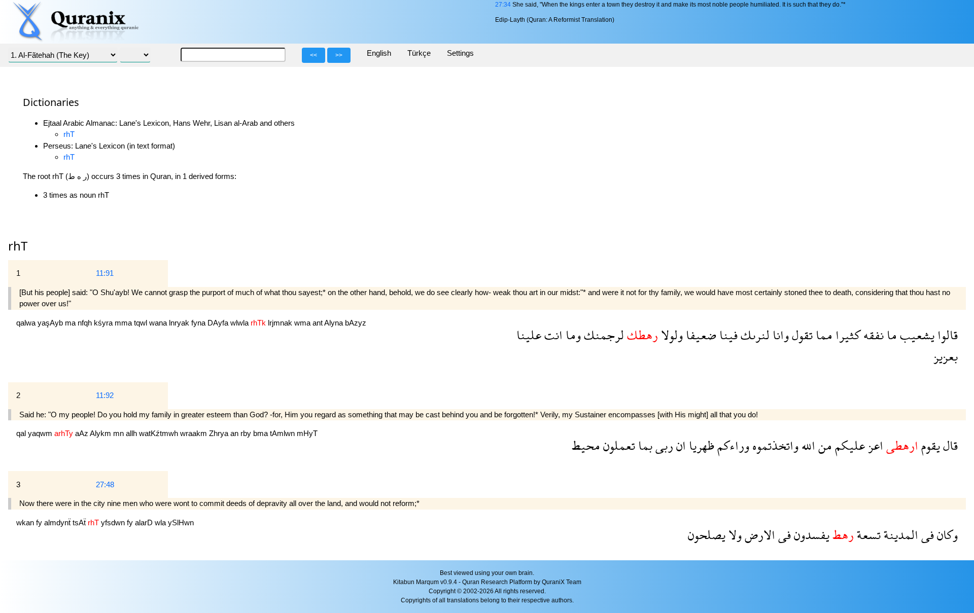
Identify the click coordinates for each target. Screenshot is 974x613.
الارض (758, 534)
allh (132, 433)
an (235, 433)
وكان (946, 534)
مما (822, 334)
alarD (145, 522)
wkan (26, 522)
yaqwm (41, 433)
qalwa (27, 322)
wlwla (240, 322)
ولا (733, 534)
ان (679, 445)
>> (338, 55)
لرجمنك (602, 334)
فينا (727, 334)
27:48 (105, 484)
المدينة (899, 534)
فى (926, 534)
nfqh (86, 322)
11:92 (105, 395)
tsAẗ (80, 522)
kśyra (104, 322)
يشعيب (915, 334)
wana (159, 322)
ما (890, 334)
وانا (779, 334)
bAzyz (355, 322)
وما (572, 334)
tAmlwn (283, 433)
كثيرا (846, 334)
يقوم (929, 445)
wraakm (194, 433)
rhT (69, 134)
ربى (662, 445)
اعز (874, 445)
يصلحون (706, 534)
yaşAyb (51, 322)
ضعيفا (699, 334)
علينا (528, 334)
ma (71, 322)
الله (806, 445)
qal (22, 433)
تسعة (867, 534)
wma (303, 322)
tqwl (141, 322)
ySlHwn (181, 522)
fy (40, 522)
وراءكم (731, 445)
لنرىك (754, 334)
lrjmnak (281, 322)
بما (643, 445)
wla (161, 522)
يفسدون (810, 534)
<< (313, 55)
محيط (586, 445)
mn (119, 433)
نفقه (872, 334)
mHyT (307, 433)
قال (949, 445)
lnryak (180, 322)
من (823, 445)
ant (318, 322)
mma (124, 322)
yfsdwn (114, 522)
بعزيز (945, 356)
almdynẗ (58, 522)
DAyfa (218, 322)
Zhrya (219, 433)
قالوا (946, 334)
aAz (82, 433)
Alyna (334, 322)
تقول (801, 334)
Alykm (101, 433)
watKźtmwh (159, 433)
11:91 (105, 273)
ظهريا (700, 445)
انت (552, 334)
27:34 (503, 4)
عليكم (848, 445)
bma (261, 433)
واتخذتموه (773, 445)
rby (246, 433)
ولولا (670, 334)
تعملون (617, 445)
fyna (199, 322)
